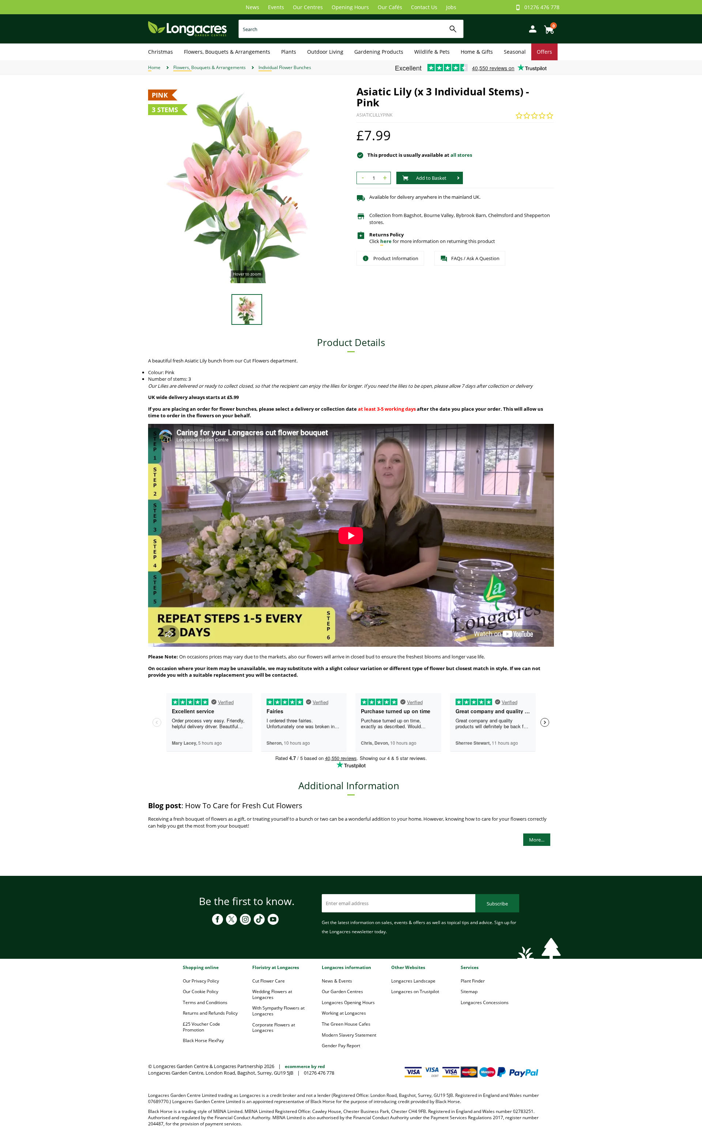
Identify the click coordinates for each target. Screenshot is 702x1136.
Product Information (395, 258)
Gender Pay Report (341, 1045)
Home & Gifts (477, 51)
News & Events (337, 981)
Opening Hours (350, 7)
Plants (288, 51)
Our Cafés (390, 7)
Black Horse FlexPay (203, 1040)
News (252, 7)
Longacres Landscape (413, 981)
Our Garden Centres (342, 991)
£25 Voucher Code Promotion (201, 1027)
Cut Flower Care (268, 981)
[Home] (187, 28)
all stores (461, 155)
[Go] (453, 29)
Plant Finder (473, 981)
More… (536, 839)
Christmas (160, 51)
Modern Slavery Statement (349, 1035)
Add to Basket (431, 178)
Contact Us (424, 7)
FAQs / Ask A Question (475, 258)
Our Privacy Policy (201, 981)
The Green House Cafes (346, 1024)
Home (154, 67)
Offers (544, 51)
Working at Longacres (344, 1013)
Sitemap (469, 991)
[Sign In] (530, 28)
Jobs (451, 7)
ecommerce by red (305, 1066)
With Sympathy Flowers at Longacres (278, 1011)
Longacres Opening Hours (348, 1002)
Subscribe (497, 903)
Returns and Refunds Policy (210, 1013)
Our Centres (308, 7)
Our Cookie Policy (200, 991)
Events (276, 7)
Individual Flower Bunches (284, 67)
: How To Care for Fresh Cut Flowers (225, 805)
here (386, 241)
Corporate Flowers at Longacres (273, 1028)
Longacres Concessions (485, 1002)
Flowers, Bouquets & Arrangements (227, 51)
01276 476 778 (541, 7)
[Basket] (547, 27)
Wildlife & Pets (432, 51)
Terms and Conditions (205, 1002)
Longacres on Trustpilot (415, 991)
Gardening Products (378, 51)
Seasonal (515, 51)
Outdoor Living (325, 51)
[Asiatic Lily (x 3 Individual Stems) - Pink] (247, 184)
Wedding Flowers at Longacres (272, 994)
